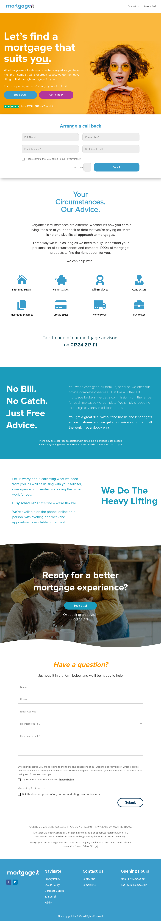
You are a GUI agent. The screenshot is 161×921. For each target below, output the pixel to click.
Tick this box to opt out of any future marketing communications (61, 794)
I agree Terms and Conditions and (48, 779)
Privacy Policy (66, 779)
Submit (117, 167)
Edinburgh (50, 896)
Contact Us (133, 6)
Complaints (89, 885)
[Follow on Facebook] (8, 882)
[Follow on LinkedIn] (15, 882)
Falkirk (48, 902)
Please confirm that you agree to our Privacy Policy (53, 158)
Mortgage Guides (54, 890)
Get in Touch (56, 94)
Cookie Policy (52, 885)
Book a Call (20, 94)
